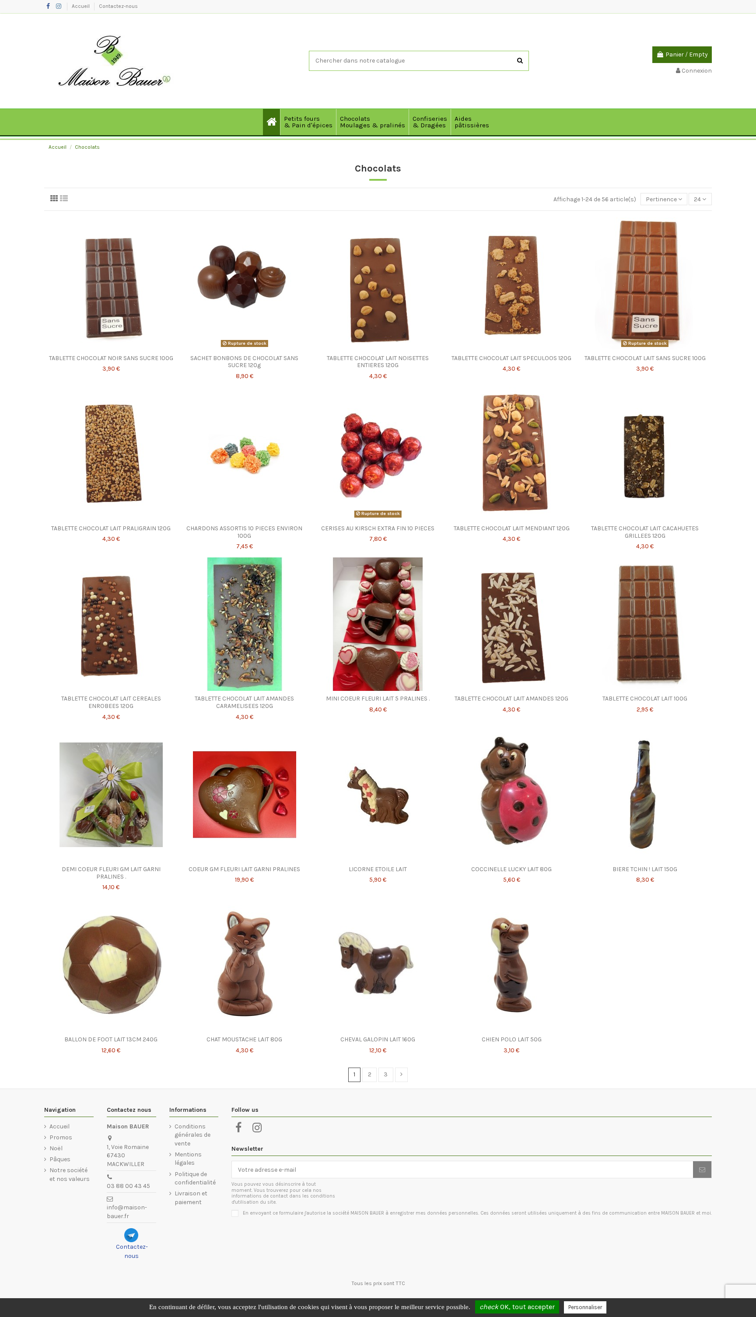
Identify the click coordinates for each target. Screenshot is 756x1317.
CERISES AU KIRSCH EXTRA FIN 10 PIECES (377, 528)
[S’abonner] (702, 1169)
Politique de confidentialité (195, 1178)
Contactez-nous (118, 6)
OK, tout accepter (517, 1307)
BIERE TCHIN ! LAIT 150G (644, 869)
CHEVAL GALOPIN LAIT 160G (377, 1039)
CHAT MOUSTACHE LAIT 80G (244, 1039)
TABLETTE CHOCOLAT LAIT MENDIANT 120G (512, 528)
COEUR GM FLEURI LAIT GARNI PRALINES (244, 869)
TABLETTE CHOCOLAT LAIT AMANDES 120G (511, 698)
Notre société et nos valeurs (69, 1174)
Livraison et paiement (191, 1198)
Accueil (81, 6)
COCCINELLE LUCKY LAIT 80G (511, 869)
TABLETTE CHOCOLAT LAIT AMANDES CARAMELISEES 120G (244, 702)
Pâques (59, 1159)
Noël (56, 1148)
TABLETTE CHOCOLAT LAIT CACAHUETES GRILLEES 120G (645, 532)
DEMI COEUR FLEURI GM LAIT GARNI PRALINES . (111, 872)
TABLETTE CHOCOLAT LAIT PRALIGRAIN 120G (111, 528)
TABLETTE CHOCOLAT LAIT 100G (644, 698)
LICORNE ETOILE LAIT (378, 869)
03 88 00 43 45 (128, 1186)
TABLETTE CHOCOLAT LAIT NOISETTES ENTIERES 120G (378, 361)
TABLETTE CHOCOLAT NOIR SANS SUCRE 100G (111, 358)
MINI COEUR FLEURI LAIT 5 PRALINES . (378, 698)
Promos (60, 1137)
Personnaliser (585, 1307)
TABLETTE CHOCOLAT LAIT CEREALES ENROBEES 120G (111, 702)
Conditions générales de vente (192, 1135)
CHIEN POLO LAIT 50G (512, 1039)
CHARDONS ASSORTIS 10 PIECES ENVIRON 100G (244, 532)
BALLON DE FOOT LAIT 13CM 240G (111, 1039)
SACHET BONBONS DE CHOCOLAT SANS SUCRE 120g (244, 361)
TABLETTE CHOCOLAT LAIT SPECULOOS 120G (511, 358)
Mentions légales (188, 1159)
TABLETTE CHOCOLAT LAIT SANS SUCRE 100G (645, 358)
